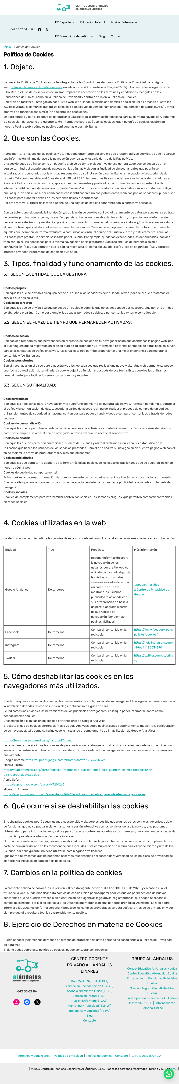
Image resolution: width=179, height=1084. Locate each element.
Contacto (117, 36)
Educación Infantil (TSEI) (89, 996)
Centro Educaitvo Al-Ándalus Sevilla (152, 973)
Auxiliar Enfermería (124, 22)
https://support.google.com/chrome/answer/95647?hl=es (66, 760)
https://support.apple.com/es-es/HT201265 (33, 784)
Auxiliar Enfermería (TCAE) (89, 1000)
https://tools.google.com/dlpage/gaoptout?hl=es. (37, 740)
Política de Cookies (99, 1055)
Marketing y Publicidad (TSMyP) (89, 1005)
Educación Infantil (92, 22)
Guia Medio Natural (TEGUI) (89, 981)
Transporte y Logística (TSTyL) (89, 1010)
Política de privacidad (68, 1055)
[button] (72, 22)
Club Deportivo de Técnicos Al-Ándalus (152, 998)
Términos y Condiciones (34, 1055)
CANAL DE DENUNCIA (146, 1055)
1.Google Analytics (146, 584)
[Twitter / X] (47, 29)
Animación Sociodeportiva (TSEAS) (89, 986)
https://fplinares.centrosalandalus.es (36, 87)
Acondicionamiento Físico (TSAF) (89, 991)
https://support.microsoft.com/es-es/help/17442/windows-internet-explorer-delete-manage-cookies (74, 794)
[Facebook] (39, 29)
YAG (175, 1069)
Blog (102, 36)
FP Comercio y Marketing (72, 36)
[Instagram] (32, 29)
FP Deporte (63, 22)
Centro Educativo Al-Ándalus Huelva (152, 968)
